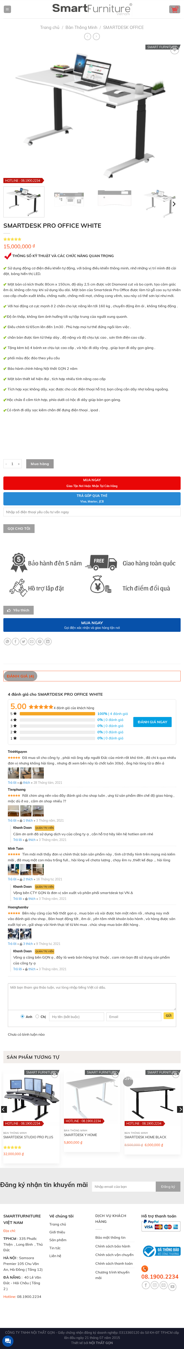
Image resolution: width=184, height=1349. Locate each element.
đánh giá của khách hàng (74, 708)
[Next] (174, 204)
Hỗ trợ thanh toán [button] (158, 1216)
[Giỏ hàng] (174, 9)
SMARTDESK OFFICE (123, 27)
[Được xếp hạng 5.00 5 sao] (12, 1147)
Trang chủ (49, 27)
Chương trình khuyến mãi (112, 1275)
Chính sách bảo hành (112, 1246)
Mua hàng (40, 463)
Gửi (168, 1016)
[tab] (23, 676)
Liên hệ (55, 1256)
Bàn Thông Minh (81, 27)
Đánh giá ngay (152, 722)
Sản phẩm (57, 1240)
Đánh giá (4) (20, 676)
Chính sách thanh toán (114, 1263)
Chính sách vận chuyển (114, 1254)
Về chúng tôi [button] (61, 1216)
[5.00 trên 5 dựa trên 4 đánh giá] (92, 239)
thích (26, 783)
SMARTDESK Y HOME (80, 1135)
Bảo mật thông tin (110, 1237)
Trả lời (12, 783)
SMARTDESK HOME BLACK (145, 1137)
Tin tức (55, 1248)
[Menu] (7, 9)
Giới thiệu (57, 1232)
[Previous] (3, 1118)
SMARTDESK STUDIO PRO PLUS (28, 1137)
